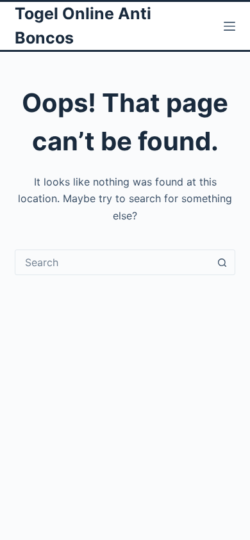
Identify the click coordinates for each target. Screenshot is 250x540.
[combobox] (112, 262)
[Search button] (222, 262)
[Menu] (229, 26)
